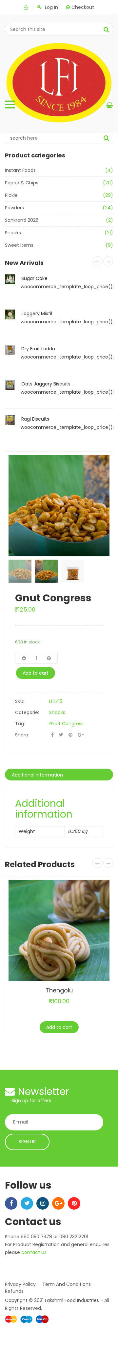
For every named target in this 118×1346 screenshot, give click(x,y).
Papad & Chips (21, 182)
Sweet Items (19, 245)
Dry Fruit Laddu (38, 348)
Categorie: (27, 712)
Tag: (20, 723)
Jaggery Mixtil (36, 313)
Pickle (11, 195)
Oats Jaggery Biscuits (45, 384)
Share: (22, 734)
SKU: (19, 701)
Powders (14, 207)
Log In (51, 7)
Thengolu (59, 990)
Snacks (13, 232)
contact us (34, 1252)
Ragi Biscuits (35, 419)
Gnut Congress (66, 723)
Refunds (14, 1291)
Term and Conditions (66, 1284)
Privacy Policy (20, 1284)
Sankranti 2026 (22, 220)
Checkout (82, 7)
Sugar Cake (34, 278)
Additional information (37, 775)
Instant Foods (20, 170)
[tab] (59, 774)
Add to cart (36, 673)
